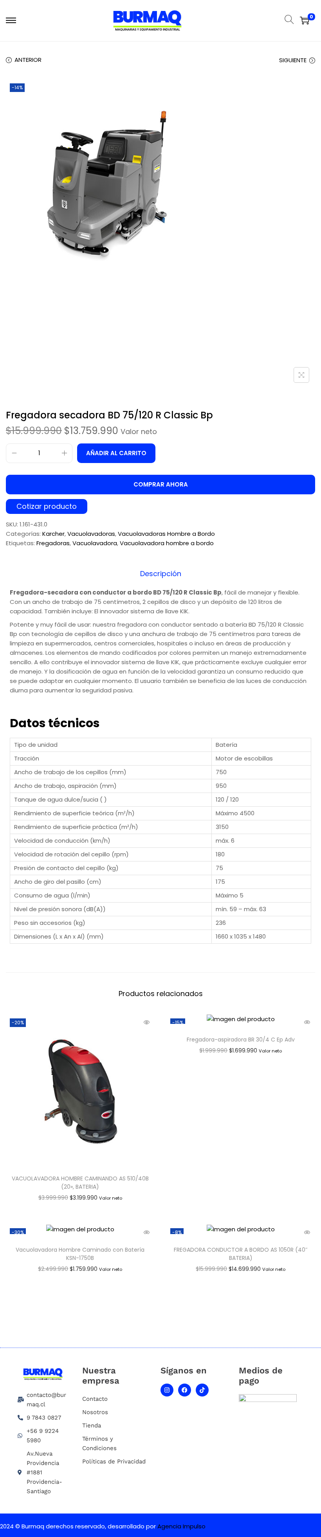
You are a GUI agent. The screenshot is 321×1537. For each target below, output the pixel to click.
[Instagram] (166, 1390)
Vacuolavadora (94, 543)
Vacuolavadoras (91, 534)
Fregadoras (53, 543)
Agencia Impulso (181, 1526)
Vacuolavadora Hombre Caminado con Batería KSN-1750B (80, 1254)
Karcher (53, 534)
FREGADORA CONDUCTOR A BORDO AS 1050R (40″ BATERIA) (241, 1254)
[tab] (160, 573)
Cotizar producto (46, 507)
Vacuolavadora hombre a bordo (167, 543)
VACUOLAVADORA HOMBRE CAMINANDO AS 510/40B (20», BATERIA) (80, 1183)
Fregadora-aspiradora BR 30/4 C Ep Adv (241, 1039)
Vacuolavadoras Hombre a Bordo (166, 534)
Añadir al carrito (116, 453)
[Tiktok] (202, 1390)
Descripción (160, 573)
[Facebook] (184, 1390)
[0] (304, 20)
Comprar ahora (160, 484)
